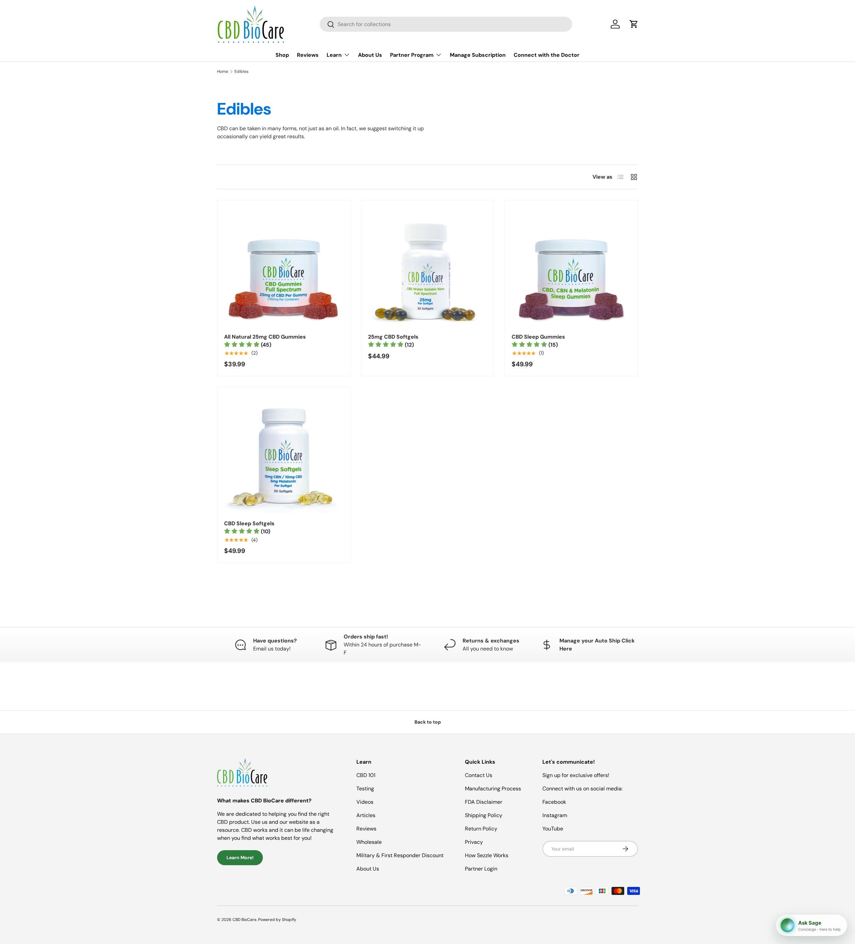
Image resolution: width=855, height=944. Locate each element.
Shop (282, 54)
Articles (365, 815)
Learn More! (239, 858)
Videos (364, 801)
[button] (634, 24)
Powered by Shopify (277, 919)
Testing (365, 788)
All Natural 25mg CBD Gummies (265, 336)
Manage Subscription (478, 54)
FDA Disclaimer (483, 801)
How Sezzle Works (486, 855)
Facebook (554, 801)
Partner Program (412, 54)
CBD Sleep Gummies (538, 336)
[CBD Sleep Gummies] (571, 266)
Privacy (474, 841)
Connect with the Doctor (546, 54)
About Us (370, 54)
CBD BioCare (244, 919)
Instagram (554, 815)
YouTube (552, 828)
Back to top (427, 722)
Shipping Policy (483, 815)
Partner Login (481, 868)
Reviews (308, 54)
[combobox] (446, 24)
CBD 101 (365, 775)
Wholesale (369, 841)
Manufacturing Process (493, 788)
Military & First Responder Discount (400, 855)
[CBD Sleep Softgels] (283, 453)
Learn (334, 54)
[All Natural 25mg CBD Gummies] (283, 266)
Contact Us (478, 775)
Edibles (241, 71)
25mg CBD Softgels (393, 336)
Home (222, 71)
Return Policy (481, 828)
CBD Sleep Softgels (249, 523)
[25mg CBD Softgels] (427, 266)
